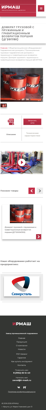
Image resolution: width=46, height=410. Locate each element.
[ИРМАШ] (11, 7)
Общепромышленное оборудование (25, 48)
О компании (21, 346)
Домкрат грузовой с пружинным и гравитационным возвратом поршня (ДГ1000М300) (20, 229)
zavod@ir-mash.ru (21, 380)
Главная (3, 48)
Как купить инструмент (21, 361)
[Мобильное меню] (41, 8)
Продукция (21, 342)
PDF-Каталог (21, 354)
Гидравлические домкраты (12, 50)
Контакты (22, 365)
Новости (22, 349)
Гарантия (22, 358)
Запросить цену (32, 122)
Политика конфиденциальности (21, 392)
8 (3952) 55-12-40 (21, 373)
